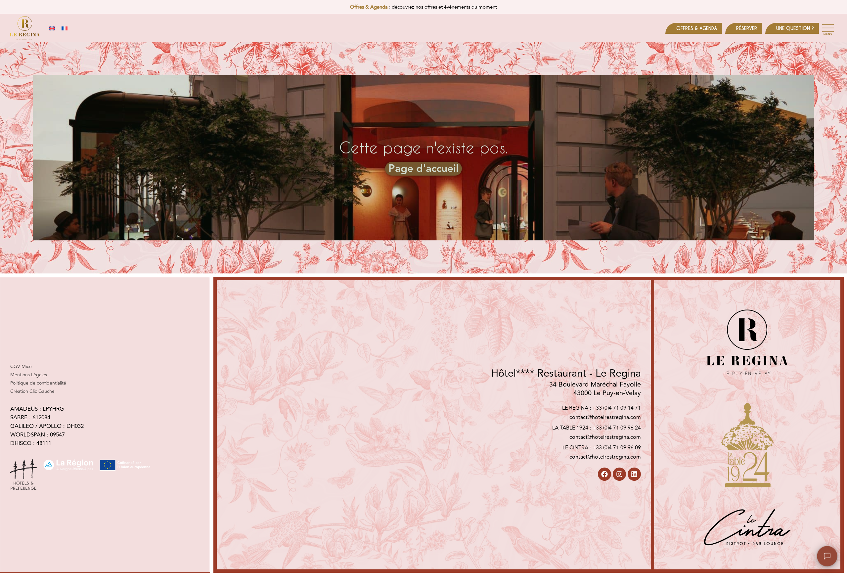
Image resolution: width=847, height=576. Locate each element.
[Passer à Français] (64, 28)
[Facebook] (604, 474)
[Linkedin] (634, 474)
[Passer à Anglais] (52, 28)
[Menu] (828, 28)
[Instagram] (619, 474)
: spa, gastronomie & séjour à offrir (424, 8)
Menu (828, 34)
